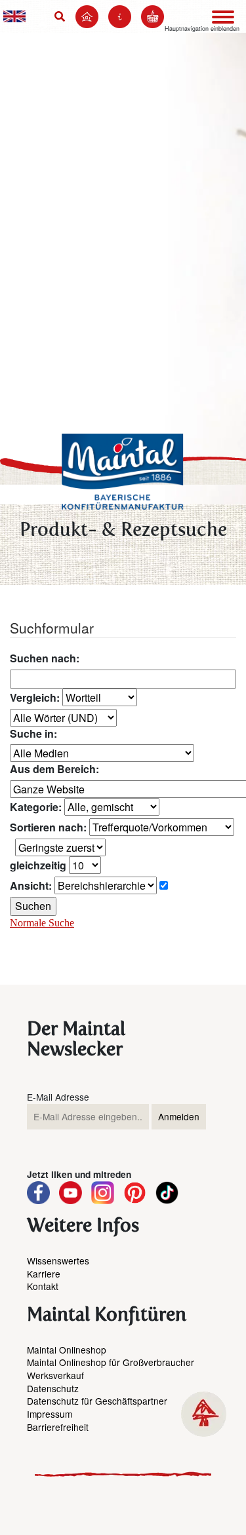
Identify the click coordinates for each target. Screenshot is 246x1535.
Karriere (43, 1273)
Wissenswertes (58, 1260)
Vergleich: (35, 698)
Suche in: (33, 734)
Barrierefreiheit (58, 1426)
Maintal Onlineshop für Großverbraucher (110, 1362)
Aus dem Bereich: (54, 769)
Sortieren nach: (48, 827)
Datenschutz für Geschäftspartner (97, 1400)
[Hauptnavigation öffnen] (223, 17)
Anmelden (178, 1116)
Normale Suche (42, 922)
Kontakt (42, 1286)
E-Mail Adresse (58, 1097)
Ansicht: (31, 886)
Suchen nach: (44, 658)
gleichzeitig (38, 865)
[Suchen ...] (62, 16)
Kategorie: (36, 807)
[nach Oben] (203, 1414)
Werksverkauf (55, 1375)
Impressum (49, 1413)
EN (14, 16)
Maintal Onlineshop (66, 1349)
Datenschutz (53, 1388)
